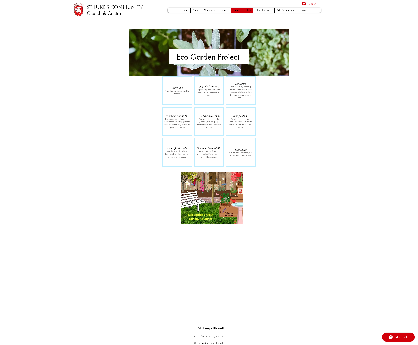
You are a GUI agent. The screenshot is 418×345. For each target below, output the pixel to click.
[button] (177, 90)
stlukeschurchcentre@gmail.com (209, 336)
